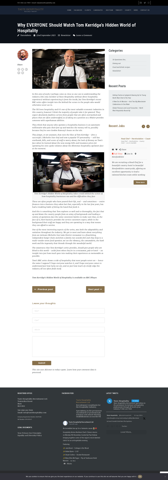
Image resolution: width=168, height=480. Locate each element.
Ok (140, 476)
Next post (93, 289)
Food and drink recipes (121, 67)
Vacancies (78, 10)
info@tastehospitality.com (45, 3)
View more (140, 182)
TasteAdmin (25, 35)
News (136, 10)
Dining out (117, 63)
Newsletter (66, 35)
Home (69, 10)
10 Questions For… (119, 60)
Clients (88, 10)
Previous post (45, 289)
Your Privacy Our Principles (29, 433)
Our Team (109, 10)
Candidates (98, 10)
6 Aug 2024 (138, 415)
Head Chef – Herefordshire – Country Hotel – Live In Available (132, 142)
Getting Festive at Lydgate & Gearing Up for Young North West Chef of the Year (129, 96)
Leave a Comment (84, 35)
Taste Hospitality (112, 415)
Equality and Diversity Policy (30, 435)
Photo (69, 464)
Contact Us (145, 10)
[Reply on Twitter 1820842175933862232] (108, 426)
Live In (129, 154)
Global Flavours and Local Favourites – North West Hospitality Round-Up (128, 109)
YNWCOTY (119, 10)
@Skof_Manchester (134, 418)
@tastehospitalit (125, 415)
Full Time (118, 154)
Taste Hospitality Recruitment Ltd (81, 422)
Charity (128, 10)
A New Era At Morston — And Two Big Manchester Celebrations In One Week (129, 103)
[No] (165, 476)
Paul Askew (93, 435)
